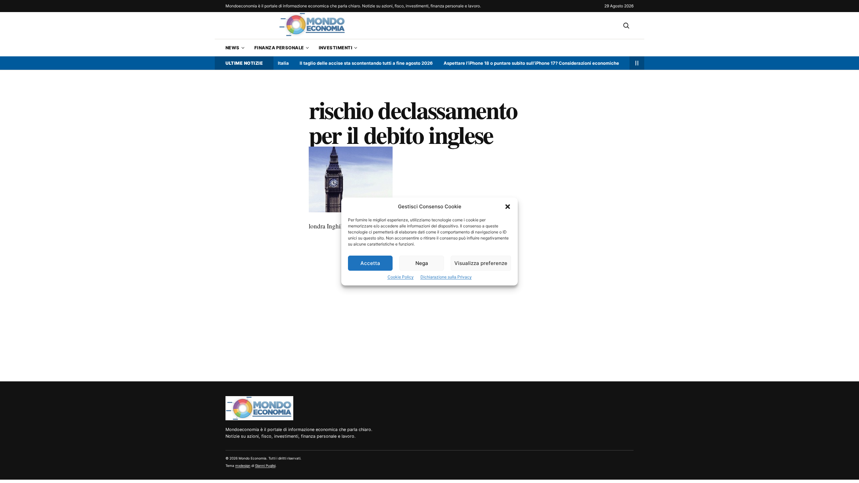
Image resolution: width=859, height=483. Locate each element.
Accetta (370, 263)
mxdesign (242, 466)
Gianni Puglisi (265, 466)
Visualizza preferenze (480, 263)
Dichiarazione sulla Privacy (446, 276)
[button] (507, 206)
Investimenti (335, 47)
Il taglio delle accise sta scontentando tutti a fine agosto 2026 (355, 63)
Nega (421, 263)
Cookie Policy (401, 276)
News (232, 47)
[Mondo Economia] (259, 408)
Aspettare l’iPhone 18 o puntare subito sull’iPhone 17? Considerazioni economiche (520, 63)
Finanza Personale (279, 47)
